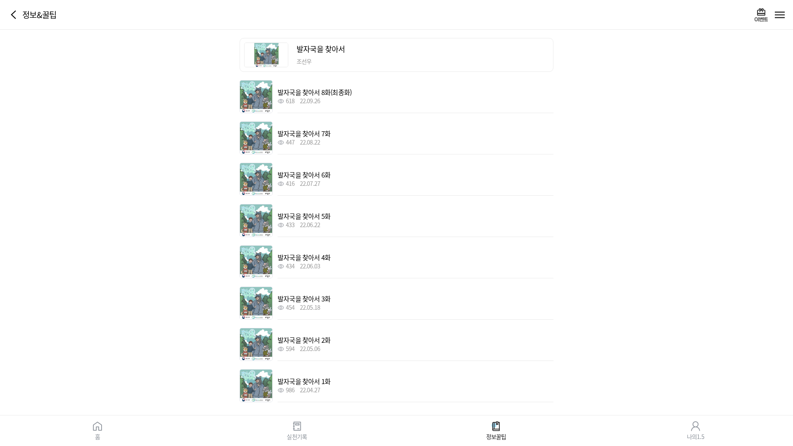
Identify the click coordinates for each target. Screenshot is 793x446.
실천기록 (297, 436)
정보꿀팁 (496, 436)
